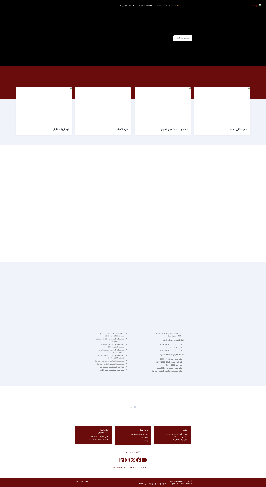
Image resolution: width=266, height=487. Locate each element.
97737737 (144, 440)
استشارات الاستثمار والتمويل (174, 129)
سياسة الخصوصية (119, 467)
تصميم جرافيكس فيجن (82, 481)
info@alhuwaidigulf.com (139, 434)
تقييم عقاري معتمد (238, 129)
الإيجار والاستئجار (61, 129)
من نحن (143, 467)
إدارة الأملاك (122, 129)
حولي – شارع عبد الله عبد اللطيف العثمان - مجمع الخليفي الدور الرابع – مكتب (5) (177, 437)
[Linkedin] (121, 460)
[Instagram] (127, 460)
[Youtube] (144, 460)
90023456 (144, 437)
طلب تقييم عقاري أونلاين (183, 38)
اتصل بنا (133, 467)
